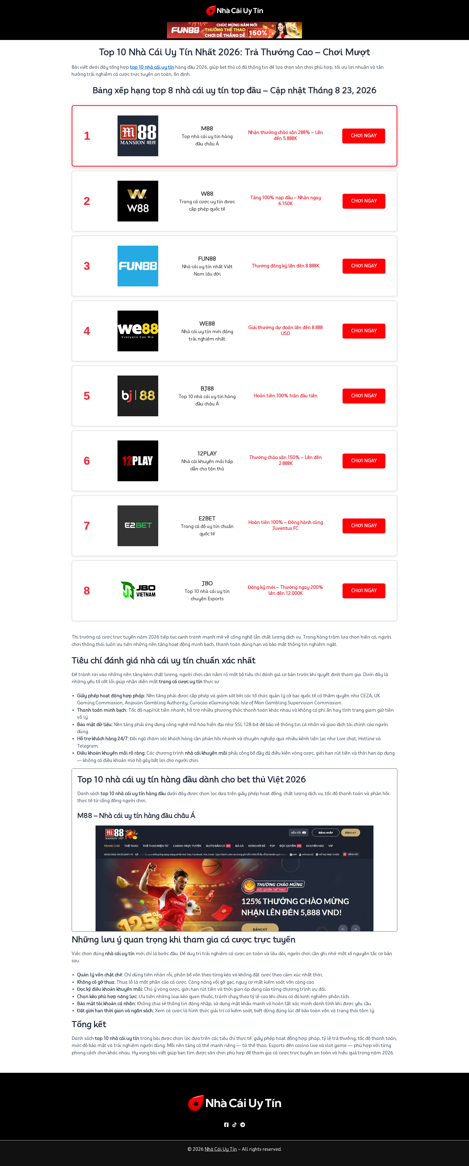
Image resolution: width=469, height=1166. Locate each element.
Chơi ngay (364, 135)
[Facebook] (226, 1124)
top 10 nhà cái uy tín (152, 67)
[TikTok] (234, 1124)
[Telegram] (242, 1124)
